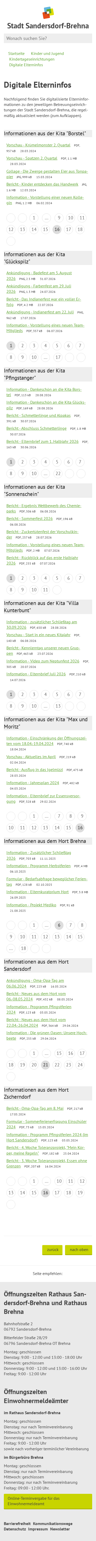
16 (70, 1053)
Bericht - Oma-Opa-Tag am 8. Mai (34, 1108)
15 (45, 229)
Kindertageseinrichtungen (32, 59)
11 (82, 218)
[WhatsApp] (86, 1273)
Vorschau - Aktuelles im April (31, 756)
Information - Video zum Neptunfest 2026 (42, 661)
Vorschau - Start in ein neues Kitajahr (38, 634)
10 (70, 218)
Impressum (38, 1528)
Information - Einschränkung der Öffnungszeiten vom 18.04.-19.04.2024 (46, 740)
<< (10, 217)
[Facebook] (74, 1273)
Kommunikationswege (52, 1523)
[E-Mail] (80, 1273)
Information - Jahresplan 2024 (32, 782)
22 (58, 473)
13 (22, 229)
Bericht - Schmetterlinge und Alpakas (38, 415)
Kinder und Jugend (47, 53)
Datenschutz (15, 1528)
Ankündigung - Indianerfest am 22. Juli (40, 311)
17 (68, 229)
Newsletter (60, 1528)
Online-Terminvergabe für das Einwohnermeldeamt (34, 1501)
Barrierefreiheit (17, 1523)
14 (34, 229)
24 (80, 1065)
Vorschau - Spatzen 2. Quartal (31, 158)
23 (68, 1065)
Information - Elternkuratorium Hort (37, 891)
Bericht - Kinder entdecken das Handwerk (42, 184)
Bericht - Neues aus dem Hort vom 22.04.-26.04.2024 (36, 1022)
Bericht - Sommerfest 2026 (29, 518)
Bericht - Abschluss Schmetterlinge (36, 428)
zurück (53, 1249)
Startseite (16, 53)
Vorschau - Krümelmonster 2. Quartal (38, 144)
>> (81, 357)
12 (11, 229)
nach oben (79, 1249)
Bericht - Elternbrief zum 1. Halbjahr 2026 (42, 441)
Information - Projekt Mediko (31, 904)
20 (34, 1065)
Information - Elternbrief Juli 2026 (36, 673)
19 (22, 1065)
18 (80, 229)
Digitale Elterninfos (26, 64)
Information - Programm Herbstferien (38, 865)
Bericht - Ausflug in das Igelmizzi (34, 769)
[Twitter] (68, 1273)
